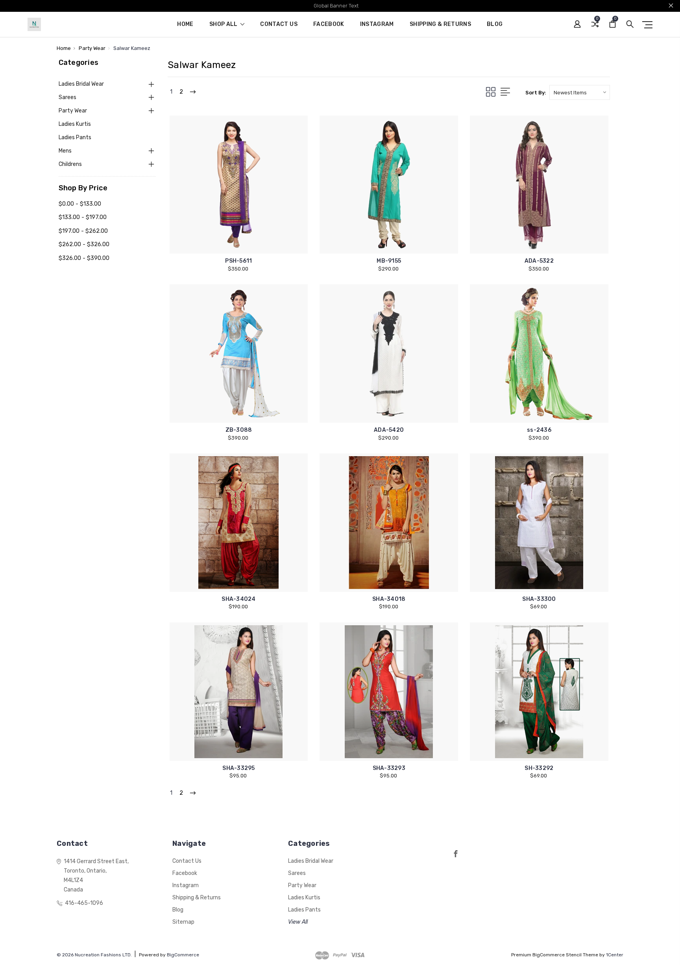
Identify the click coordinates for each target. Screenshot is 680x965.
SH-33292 (539, 768)
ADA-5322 (539, 261)
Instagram (377, 25)
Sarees (67, 97)
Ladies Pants (75, 137)
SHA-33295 (238, 768)
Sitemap (183, 922)
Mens (65, 150)
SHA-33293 (389, 768)
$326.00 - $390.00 (84, 258)
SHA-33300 (539, 599)
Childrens (70, 164)
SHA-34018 (388, 599)
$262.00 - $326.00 (84, 244)
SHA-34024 (238, 599)
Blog (495, 25)
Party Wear (73, 110)
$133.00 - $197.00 (83, 217)
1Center (614, 955)
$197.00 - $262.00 (83, 230)
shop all (224, 25)
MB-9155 (389, 261)
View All (298, 922)
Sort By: (535, 93)
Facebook (328, 25)
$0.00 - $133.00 (80, 203)
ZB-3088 (238, 430)
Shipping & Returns (440, 25)
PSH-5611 (238, 261)
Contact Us (279, 25)
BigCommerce (183, 955)
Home (185, 25)
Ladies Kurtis (75, 124)
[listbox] (579, 92)
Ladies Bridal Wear (81, 84)
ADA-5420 (389, 430)
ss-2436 (539, 430)
